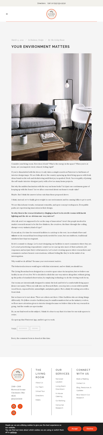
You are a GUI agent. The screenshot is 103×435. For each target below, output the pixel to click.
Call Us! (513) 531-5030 (56, 3)
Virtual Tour (40, 391)
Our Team (39, 387)
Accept (75, 428)
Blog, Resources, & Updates (83, 388)
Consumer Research (60, 406)
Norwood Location (59, 380)
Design (40, 40)
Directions (41, 3)
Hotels (38, 400)
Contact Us (80, 383)
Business (33, 40)
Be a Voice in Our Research (83, 396)
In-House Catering (59, 394)
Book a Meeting (82, 379)
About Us (39, 383)
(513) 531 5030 (16, 399)
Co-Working (60, 401)
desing (35, 328)
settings (13, 432)
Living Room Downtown (61, 387)
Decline (90, 428)
